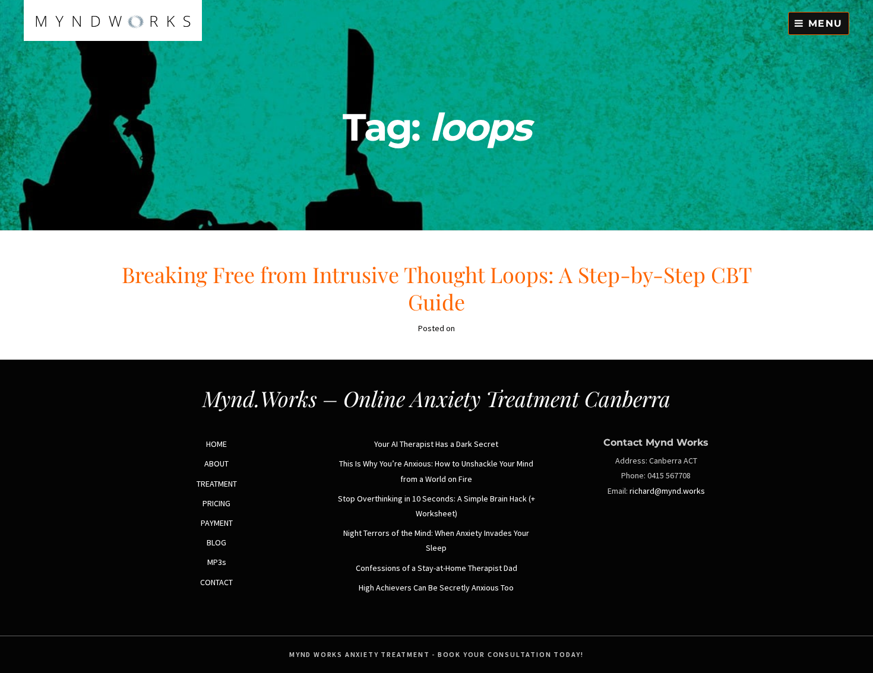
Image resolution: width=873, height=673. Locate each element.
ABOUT (216, 463)
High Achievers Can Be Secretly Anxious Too (436, 587)
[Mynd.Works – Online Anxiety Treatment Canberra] (113, 38)
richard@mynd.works (667, 490)
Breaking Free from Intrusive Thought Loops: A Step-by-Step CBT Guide (437, 288)
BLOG (216, 542)
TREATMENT (217, 483)
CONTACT (216, 582)
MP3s (216, 562)
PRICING (216, 503)
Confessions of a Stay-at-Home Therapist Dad (436, 568)
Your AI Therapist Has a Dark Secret (436, 444)
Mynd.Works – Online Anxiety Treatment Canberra (436, 398)
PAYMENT (217, 523)
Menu (823, 23)
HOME (216, 444)
